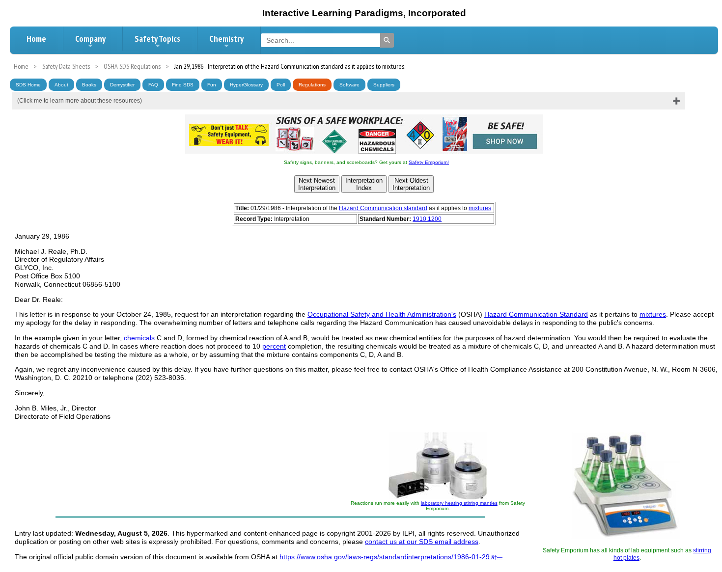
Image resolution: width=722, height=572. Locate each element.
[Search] (387, 40)
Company (90, 38)
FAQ (153, 84)
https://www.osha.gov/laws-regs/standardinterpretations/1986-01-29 (384, 557)
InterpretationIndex (364, 184)
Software (349, 84)
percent (274, 346)
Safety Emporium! (429, 162)
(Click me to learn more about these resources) (79, 100)
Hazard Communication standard (383, 208)
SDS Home (28, 84)
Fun (211, 84)
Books (89, 84)
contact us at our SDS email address (421, 541)
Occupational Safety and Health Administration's (381, 314)
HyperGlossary (246, 84)
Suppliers (383, 84)
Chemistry (226, 38)
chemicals (139, 338)
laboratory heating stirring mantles (459, 503)
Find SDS (183, 84)
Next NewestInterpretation (316, 184)
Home (36, 38)
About (61, 84)
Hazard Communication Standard (536, 314)
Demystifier (122, 84)
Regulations (312, 84)
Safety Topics (157, 38)
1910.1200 (427, 219)
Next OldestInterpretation (411, 184)
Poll (281, 84)
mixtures (480, 208)
